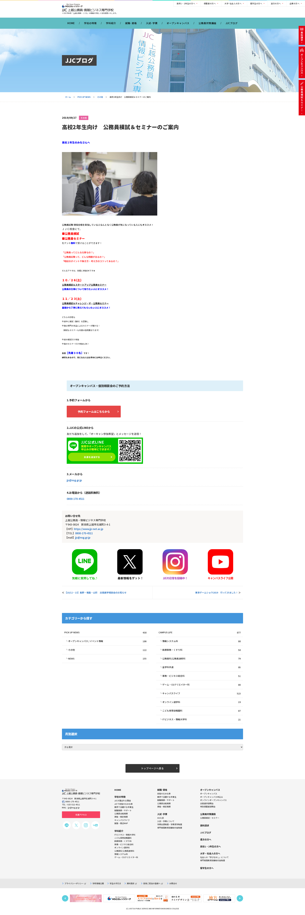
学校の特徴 (90, 23)
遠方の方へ (276, 3)
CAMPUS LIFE (200, 632)
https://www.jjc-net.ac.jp (88, 529)
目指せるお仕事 (164, 793)
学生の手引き (115, 883)
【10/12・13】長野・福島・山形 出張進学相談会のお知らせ (95, 592)
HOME (71, 23)
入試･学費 (152, 23)
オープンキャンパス (178, 23)
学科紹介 (111, 23)
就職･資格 (131, 23)
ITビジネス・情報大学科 (201, 719)
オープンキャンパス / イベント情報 (107, 641)
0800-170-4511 (75, 499)
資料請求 (130, 883)
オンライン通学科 (201, 702)
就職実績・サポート (165, 800)
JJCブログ (232, 23)
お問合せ (173, 883)
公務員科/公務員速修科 (201, 658)
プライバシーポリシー (74, 883)
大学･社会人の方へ (232, 3)
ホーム (68, 97)
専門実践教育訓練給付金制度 (169, 827)
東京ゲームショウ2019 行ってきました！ (216, 592)
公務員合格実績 (164, 803)
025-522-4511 (73, 804)
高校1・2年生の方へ (186, 3)
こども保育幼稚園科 (201, 710)
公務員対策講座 (207, 23)
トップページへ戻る (152, 768)
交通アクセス (81, 814)
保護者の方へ (210, 3)
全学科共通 (201, 667)
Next (240, 898)
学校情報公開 (98, 883)
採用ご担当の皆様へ (151, 883)
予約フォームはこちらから (94, 411)
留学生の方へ (256, 3)
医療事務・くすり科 (201, 650)
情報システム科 (201, 641)
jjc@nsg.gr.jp (74, 480)
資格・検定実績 (164, 806)
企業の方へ (295, 3)
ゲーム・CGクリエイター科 (201, 684)
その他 (100, 97)
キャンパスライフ (201, 693)
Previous (65, 898)
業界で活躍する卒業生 (166, 796)
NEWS (107, 658)
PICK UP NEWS (84, 97)
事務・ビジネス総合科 (201, 676)
